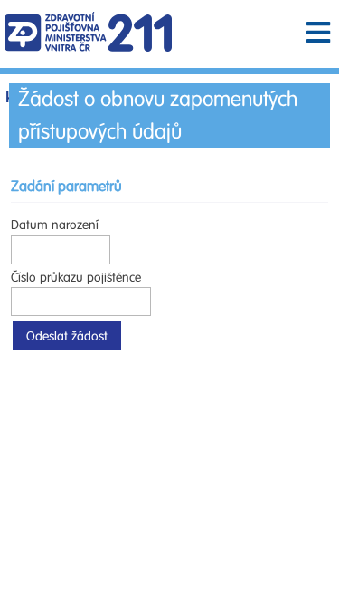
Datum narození (55, 225)
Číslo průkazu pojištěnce (76, 277)
